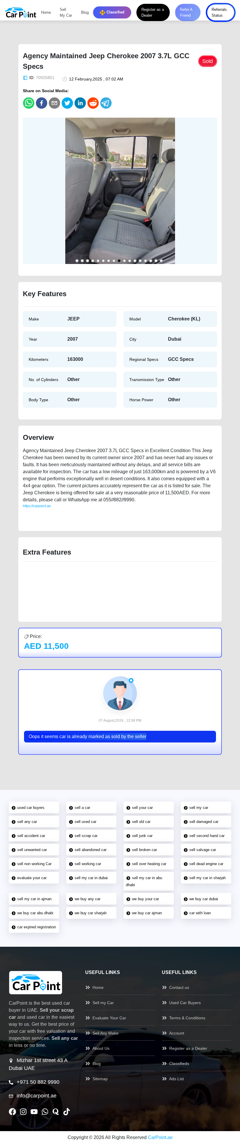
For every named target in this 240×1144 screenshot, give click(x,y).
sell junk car (142, 835)
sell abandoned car (91, 850)
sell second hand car (206, 835)
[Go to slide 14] (145, 261)
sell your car (142, 807)
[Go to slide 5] (98, 261)
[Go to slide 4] (93, 261)
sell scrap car (86, 835)
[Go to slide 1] (77, 261)
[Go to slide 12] (135, 261)
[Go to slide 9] (119, 261)
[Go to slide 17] (161, 261)
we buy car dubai (203, 899)
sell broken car (144, 850)
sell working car (88, 864)
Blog (85, 12)
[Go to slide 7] (108, 261)
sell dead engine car (206, 864)
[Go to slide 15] (150, 261)
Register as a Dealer (152, 12)
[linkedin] (80, 103)
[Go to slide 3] (87, 261)
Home (46, 12)
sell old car (141, 821)
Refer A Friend (186, 12)
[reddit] (93, 103)
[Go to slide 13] (140, 261)
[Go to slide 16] (156, 261)
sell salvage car (202, 850)
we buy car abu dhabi (35, 913)
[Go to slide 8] (114, 261)
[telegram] (106, 103)
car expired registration (36, 927)
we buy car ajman (147, 913)
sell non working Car (34, 864)
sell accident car (31, 835)
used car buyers (30, 807)
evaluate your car (32, 878)
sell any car (27, 821)
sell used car (85, 821)
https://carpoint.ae (37, 506)
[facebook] (41, 103)
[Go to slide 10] (124, 261)
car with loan (200, 913)
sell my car (198, 807)
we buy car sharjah (91, 913)
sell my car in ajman (34, 899)
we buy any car (87, 899)
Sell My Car (66, 12)
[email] (54, 103)
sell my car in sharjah (207, 878)
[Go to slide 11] (129, 261)
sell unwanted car (32, 850)
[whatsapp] (29, 103)
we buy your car (145, 899)
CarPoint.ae (160, 1137)
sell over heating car (149, 864)
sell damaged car (203, 821)
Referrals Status (219, 12)
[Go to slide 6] (103, 261)
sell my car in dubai (91, 878)
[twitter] (67, 103)
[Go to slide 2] (82, 261)
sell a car (82, 807)
